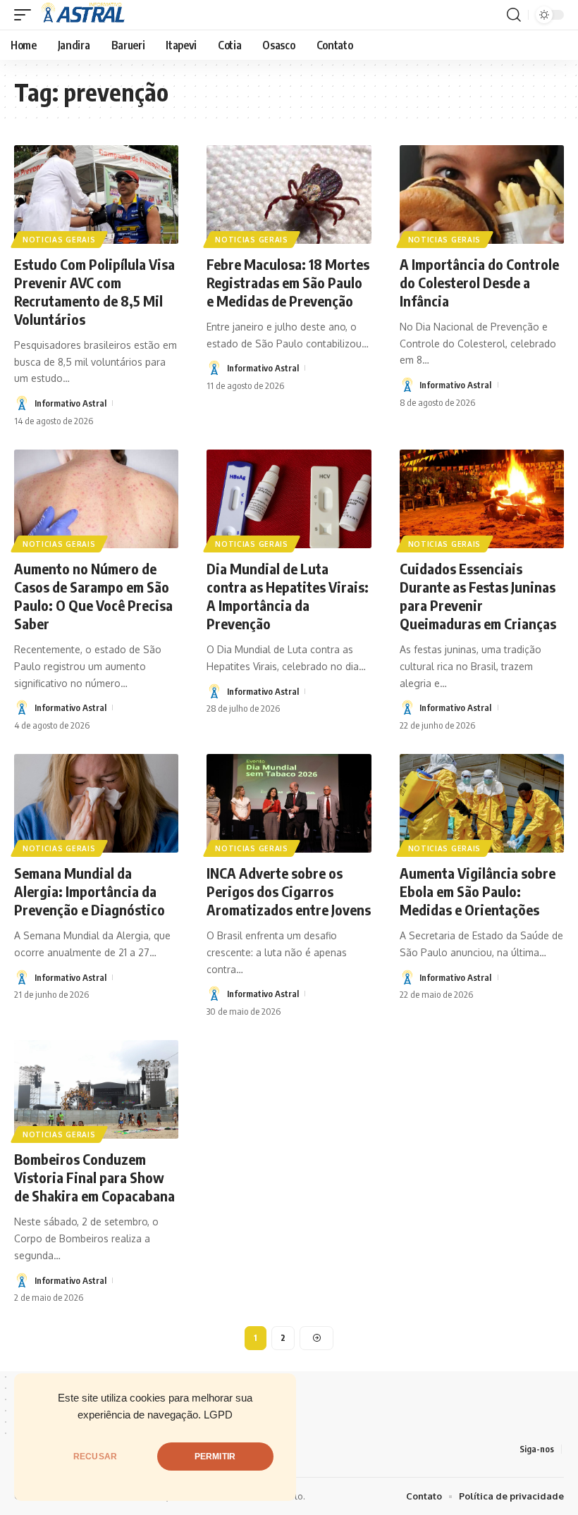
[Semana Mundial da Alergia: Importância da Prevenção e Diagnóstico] (96, 803)
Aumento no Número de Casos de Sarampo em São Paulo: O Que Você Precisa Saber (93, 595)
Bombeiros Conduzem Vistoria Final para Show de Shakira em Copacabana (94, 1177)
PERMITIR (215, 1456)
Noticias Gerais (59, 239)
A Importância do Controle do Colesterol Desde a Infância (479, 282)
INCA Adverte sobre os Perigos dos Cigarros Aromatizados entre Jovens (289, 891)
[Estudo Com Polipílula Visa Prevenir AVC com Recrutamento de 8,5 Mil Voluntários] (96, 194)
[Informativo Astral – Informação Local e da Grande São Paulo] (85, 15)
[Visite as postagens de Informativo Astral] (22, 403)
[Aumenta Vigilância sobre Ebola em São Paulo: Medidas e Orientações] (482, 803)
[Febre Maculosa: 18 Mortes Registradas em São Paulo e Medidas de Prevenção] (289, 194)
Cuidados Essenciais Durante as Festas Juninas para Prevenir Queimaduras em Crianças (478, 595)
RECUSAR (95, 1456)
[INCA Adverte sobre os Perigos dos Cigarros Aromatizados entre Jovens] (289, 803)
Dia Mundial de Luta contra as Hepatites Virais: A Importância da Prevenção (288, 595)
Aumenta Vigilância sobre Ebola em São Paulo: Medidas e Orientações (477, 891)
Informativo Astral (70, 403)
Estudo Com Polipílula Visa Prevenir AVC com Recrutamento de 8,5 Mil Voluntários (94, 291)
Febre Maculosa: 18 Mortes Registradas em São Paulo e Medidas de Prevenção (288, 282)
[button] (26, 15)
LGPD (218, 1415)
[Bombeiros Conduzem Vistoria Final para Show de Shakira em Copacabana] (96, 1089)
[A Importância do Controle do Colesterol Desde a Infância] (482, 194)
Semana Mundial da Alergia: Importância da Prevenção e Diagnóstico (89, 891)
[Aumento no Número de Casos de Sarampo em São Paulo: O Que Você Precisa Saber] (96, 499)
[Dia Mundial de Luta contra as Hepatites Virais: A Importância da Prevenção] (289, 499)
